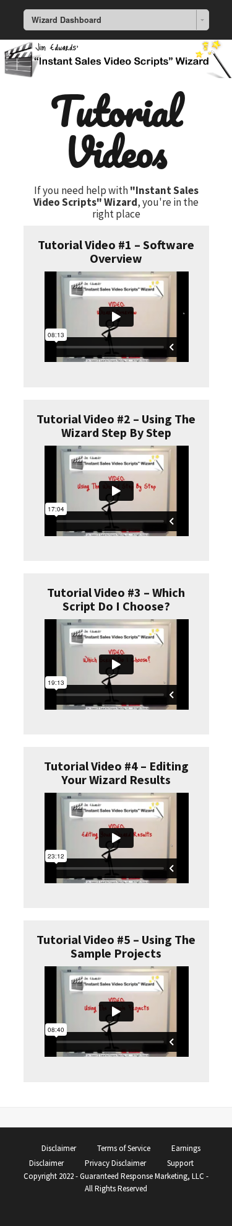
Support (180, 1163)
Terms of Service (123, 1148)
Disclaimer (58, 1148)
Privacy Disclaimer (115, 1163)
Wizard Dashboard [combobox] (66, 19)
